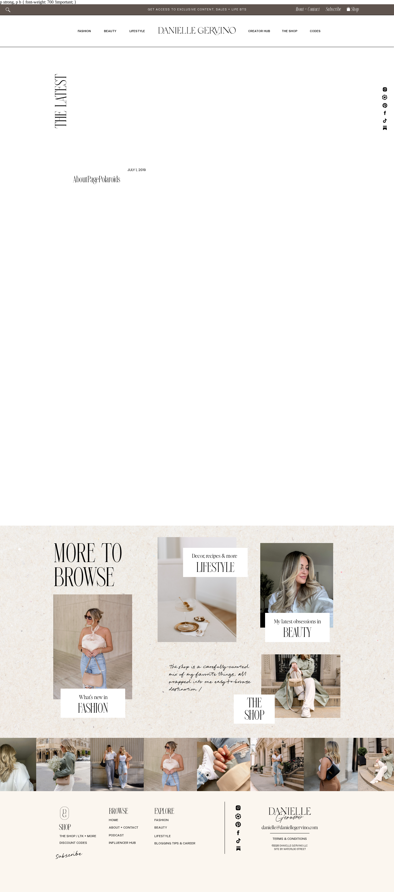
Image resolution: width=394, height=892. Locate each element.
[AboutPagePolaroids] (109, 119)
